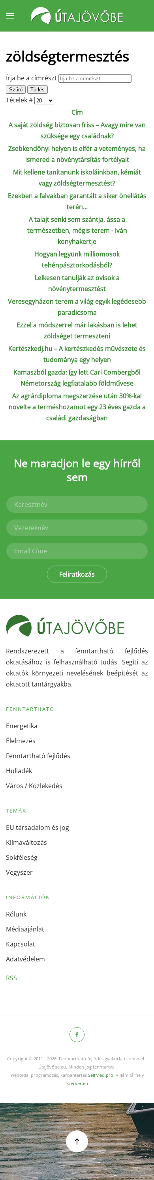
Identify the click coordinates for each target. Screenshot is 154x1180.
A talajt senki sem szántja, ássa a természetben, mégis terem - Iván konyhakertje (77, 230)
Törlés (37, 90)
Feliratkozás (77, 574)
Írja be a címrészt (32, 78)
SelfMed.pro (100, 1075)
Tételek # (20, 100)
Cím (77, 112)
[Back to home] (77, 16)
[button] (10, 16)
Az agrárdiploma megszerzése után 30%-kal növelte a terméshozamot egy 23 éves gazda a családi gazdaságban (77, 406)
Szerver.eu (77, 1083)
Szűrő (16, 90)
